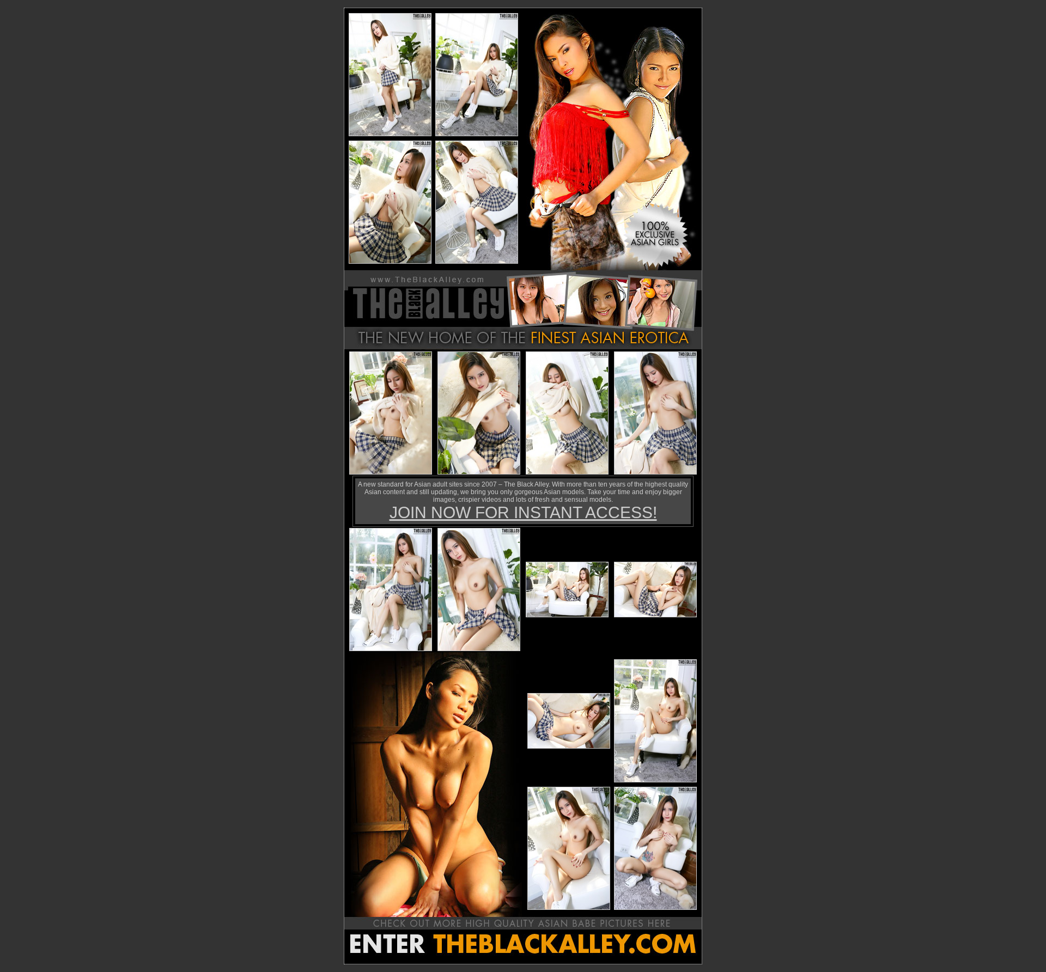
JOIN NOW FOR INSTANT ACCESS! (523, 512)
